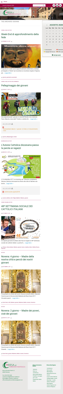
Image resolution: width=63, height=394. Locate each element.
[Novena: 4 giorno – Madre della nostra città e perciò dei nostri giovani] (21, 281)
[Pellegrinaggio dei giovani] (21, 104)
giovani (4, 77)
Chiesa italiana (4, 202)
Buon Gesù (5, 302)
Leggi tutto (8, 73)
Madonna (21, 302)
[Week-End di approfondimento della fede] (21, 56)
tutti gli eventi (57, 55)
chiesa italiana (9, 247)
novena (28, 302)
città (9, 302)
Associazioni (48, 49)
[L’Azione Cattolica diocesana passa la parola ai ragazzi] (21, 166)
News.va (35, 371)
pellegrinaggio (10, 136)
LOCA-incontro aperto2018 (12, 192)
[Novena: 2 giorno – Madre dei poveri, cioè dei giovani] (21, 332)
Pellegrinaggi (15, 81)
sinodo (15, 136)
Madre (25, 302)
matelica (27, 247)
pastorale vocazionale (12, 77)
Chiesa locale (4, 30)
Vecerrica (33, 302)
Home (5, 1)
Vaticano (35, 369)
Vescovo (3, 248)
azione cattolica (6, 198)
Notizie (10, 30)
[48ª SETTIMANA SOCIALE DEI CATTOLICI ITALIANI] (21, 228)
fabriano (22, 198)
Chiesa (4, 247)
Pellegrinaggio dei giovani (14, 85)
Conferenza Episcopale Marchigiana (50, 370)
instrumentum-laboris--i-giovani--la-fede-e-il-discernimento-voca (20, 129)
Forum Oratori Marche (52, 376)
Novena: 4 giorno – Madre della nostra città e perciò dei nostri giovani (17, 259)
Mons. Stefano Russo (34, 247)
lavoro (23, 247)
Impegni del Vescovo (50, 51)
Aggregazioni (4, 141)
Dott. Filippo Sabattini (15, 198)
